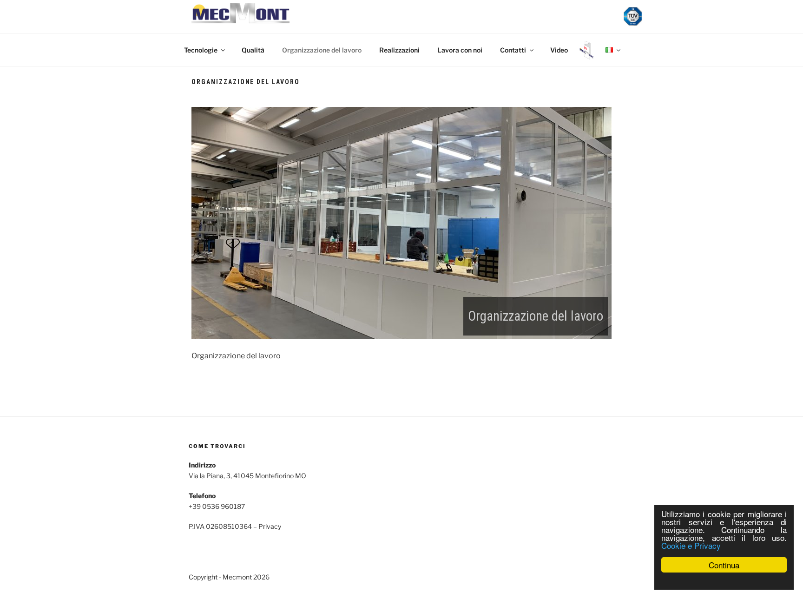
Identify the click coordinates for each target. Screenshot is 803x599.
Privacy (269, 526)
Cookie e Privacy (691, 545)
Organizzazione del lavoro (322, 50)
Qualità (253, 50)
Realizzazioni (399, 50)
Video (559, 50)
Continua (724, 565)
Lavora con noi (459, 50)
